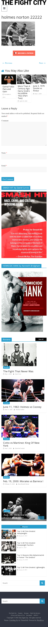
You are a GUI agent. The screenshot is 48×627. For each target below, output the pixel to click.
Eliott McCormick (20, 448)
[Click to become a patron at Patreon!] (24, 51)
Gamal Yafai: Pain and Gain (8, 89)
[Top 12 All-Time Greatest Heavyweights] (9, 530)
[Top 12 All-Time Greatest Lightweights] (9, 566)
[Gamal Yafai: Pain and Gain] (8, 76)
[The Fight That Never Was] (19, 344)
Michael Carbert (20, 409)
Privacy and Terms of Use (18, 615)
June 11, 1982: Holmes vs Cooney (22, 406)
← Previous (7, 63)
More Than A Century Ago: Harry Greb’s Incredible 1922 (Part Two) (24, 92)
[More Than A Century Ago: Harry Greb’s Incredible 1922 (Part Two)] (24, 76)
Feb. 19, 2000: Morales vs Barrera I (23, 481)
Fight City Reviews (35, 613)
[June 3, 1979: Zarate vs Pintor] (39, 76)
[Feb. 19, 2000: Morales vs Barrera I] (22, 455)
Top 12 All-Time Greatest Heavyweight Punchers (26, 544)
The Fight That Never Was (18, 371)
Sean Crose (18, 374)
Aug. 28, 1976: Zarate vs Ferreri (22, 514)
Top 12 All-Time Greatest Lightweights (31, 567)
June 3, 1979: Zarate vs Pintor (39, 88)
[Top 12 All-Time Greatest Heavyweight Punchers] (9, 541)
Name (4, 153)
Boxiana (6, 367)
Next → (42, 63)
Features (20, 613)
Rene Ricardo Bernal (23, 484)
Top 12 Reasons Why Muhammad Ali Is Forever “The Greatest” (30, 556)
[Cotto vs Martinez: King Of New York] (19, 416)
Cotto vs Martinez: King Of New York (21, 444)
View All (41, 339)
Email (4, 165)
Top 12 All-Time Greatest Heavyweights (26, 532)
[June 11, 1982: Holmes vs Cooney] (22, 380)
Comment (4, 120)
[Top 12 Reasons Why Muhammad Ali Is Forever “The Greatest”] (9, 554)
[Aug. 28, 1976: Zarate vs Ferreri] (24, 494)
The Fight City (13, 613)
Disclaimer (29, 615)
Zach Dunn (21, 517)
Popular (25, 527)
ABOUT (35, 615)
